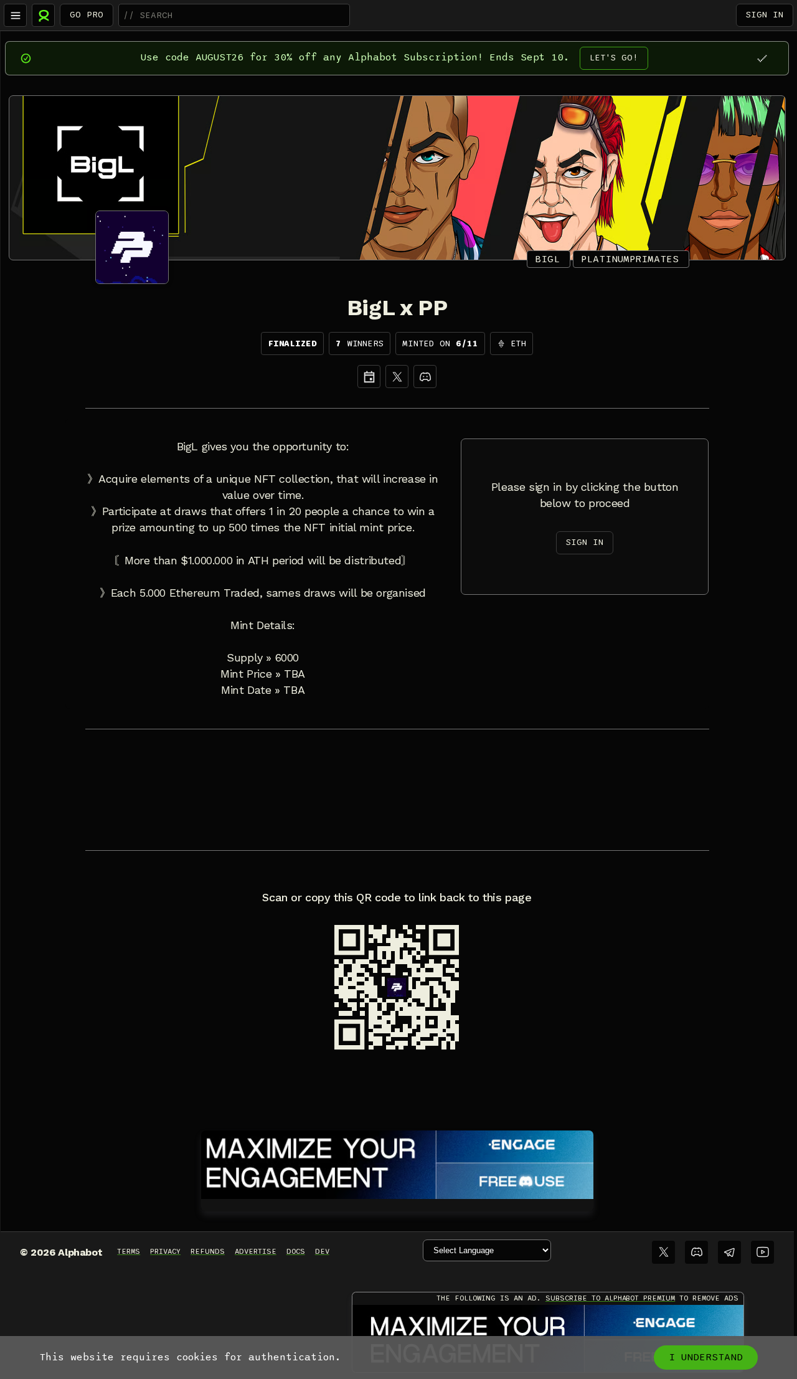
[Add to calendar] (368, 376)
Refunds (208, 1251)
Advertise (255, 1251)
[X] (396, 376)
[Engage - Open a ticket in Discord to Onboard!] (397, 1162)
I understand (706, 1357)
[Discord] (424, 376)
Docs (295, 1251)
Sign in (764, 14)
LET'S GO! (614, 57)
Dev (322, 1251)
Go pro (86, 14)
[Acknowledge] (761, 58)
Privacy (165, 1251)
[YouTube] (762, 1252)
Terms (128, 1251)
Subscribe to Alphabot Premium (610, 1298)
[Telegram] (729, 1252)
